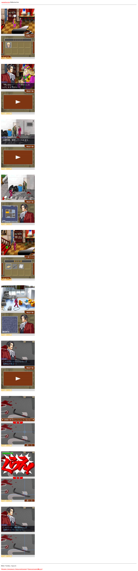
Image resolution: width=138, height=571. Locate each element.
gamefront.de (5, 2)
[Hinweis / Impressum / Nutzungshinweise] (14, 569)
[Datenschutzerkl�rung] (34, 569)
